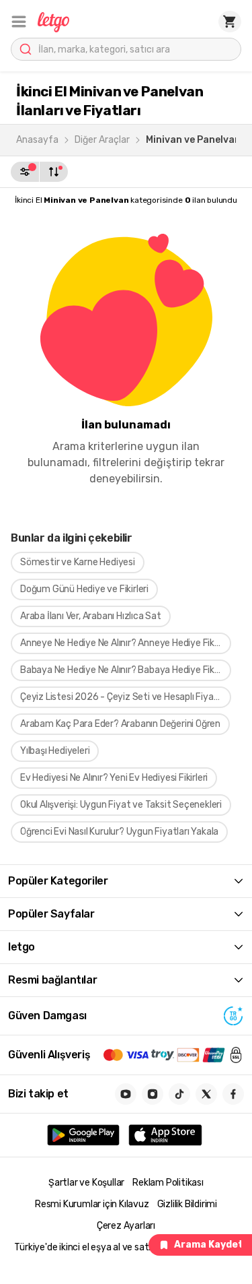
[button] (19, 21)
